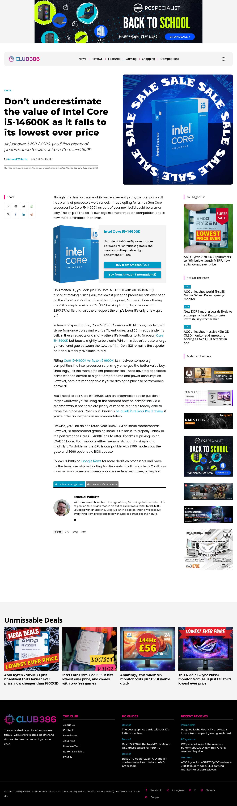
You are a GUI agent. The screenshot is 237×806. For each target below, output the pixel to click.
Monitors (186, 757)
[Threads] (202, 790)
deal (75, 531)
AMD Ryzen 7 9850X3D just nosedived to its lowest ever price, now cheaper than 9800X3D (31, 679)
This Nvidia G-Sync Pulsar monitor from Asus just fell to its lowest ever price (204, 679)
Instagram (178, 790)
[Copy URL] (7, 206)
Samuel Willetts (17, 159)
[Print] (23, 206)
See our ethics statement (86, 168)
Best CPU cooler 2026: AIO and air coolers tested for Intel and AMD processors (144, 762)
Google (155, 797)
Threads (210, 790)
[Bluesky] (75, 519)
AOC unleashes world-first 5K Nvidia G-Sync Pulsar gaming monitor (204, 295)
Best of (126, 725)
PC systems (188, 739)
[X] (7, 214)
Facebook (156, 790)
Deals (7, 90)
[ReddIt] (31, 214)
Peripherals (188, 725)
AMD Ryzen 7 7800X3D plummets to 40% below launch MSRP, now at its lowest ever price (207, 260)
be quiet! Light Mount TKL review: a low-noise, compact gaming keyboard (206, 731)
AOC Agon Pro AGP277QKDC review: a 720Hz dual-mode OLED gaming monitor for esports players (206, 766)
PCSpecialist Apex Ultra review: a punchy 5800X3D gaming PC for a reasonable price (203, 747)
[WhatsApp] (31, 206)
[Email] (15, 206)
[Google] (146, 797)
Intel (83, 531)
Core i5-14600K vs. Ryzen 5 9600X (89, 361)
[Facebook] (15, 214)
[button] (223, 59)
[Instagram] (168, 790)
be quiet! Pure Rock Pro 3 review (139, 411)
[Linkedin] (23, 214)
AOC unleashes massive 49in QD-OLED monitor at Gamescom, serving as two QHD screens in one (207, 337)
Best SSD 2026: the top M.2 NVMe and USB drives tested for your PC (146, 745)
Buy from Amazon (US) (132, 265)
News (187, 286)
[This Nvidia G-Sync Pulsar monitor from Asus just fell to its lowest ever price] (205, 649)
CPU (67, 531)
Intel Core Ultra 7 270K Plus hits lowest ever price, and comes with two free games (87, 679)
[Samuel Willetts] (61, 507)
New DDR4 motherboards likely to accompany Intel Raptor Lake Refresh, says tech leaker (208, 315)
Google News (91, 461)
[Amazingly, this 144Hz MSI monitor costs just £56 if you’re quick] (147, 649)
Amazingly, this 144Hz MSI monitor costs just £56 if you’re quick (145, 679)
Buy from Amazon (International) (132, 275)
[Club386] (24, 59)
